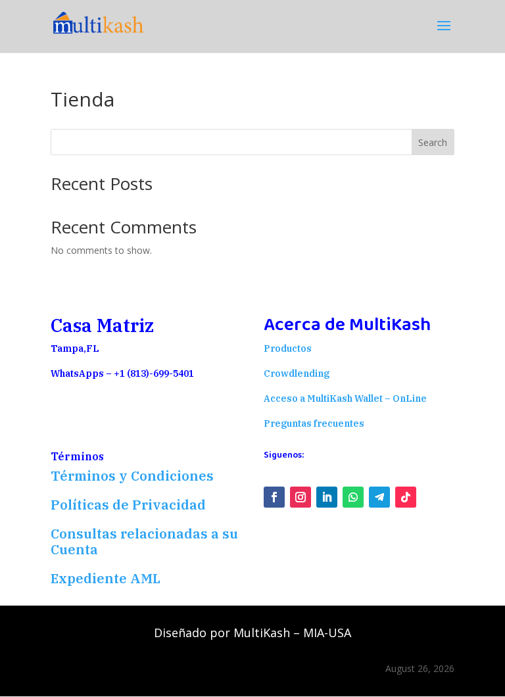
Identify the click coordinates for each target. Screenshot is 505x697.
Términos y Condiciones (132, 476)
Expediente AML (105, 578)
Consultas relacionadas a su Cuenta (144, 541)
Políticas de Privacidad (130, 505)
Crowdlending (296, 373)
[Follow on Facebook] (274, 497)
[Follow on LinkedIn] (326, 497)
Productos (288, 348)
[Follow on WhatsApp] (353, 497)
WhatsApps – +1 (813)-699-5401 (122, 373)
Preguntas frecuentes (314, 423)
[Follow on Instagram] (300, 497)
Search (432, 142)
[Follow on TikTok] (405, 497)
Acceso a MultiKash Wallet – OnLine (345, 398)
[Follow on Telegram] (379, 497)
